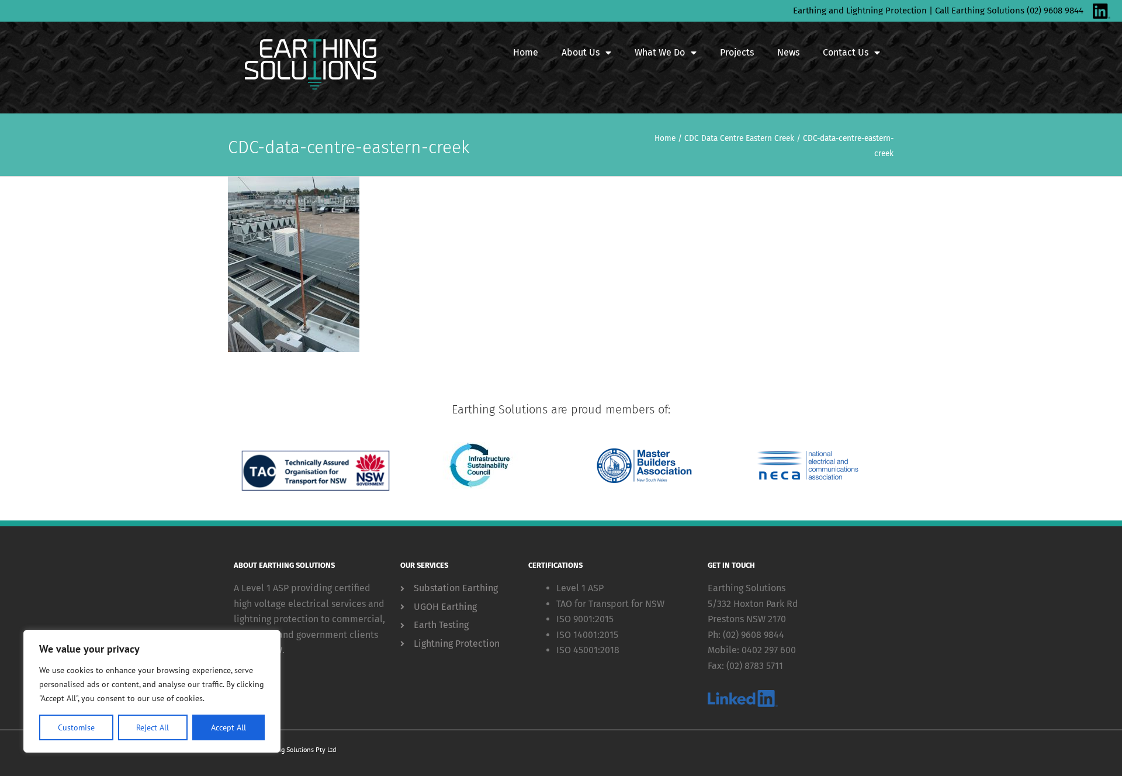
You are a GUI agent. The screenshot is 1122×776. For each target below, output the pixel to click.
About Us (581, 52)
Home (525, 52)
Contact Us (845, 52)
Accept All (228, 727)
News (788, 52)
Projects (737, 52)
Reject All (152, 727)
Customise (76, 727)
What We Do (660, 52)
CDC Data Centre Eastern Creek (739, 138)
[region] (151, 691)
